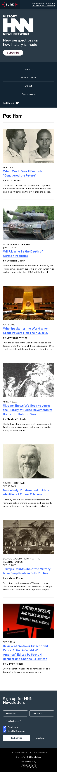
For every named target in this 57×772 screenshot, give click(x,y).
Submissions (28, 94)
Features (28, 68)
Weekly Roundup (16, 731)
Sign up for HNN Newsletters (28, 757)
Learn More (39, 738)
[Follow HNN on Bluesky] (17, 103)
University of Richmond (43, 5)
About (28, 85)
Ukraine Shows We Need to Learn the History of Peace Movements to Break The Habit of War (27, 410)
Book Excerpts (28, 77)
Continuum (13, 727)
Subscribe (13, 52)
